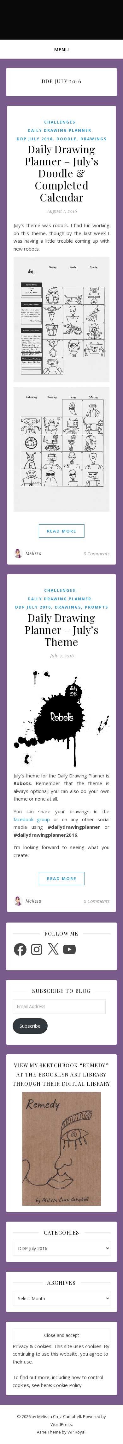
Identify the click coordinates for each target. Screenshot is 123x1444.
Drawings (93, 139)
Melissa (34, 553)
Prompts (96, 607)
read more (61, 531)
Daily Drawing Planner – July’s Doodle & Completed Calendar (61, 173)
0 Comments (96, 553)
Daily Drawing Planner (59, 130)
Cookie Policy (67, 1385)
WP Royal (76, 1432)
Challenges (59, 122)
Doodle (66, 139)
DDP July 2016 (35, 139)
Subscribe (30, 1026)
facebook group (32, 819)
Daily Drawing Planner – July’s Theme (61, 629)
